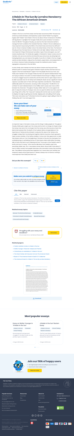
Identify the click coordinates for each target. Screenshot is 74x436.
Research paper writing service (9, 403)
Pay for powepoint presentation (9, 410)
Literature (28, 11)
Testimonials (41, 398)
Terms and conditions (15, 426)
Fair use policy (25, 426)
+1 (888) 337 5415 (62, 398)
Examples (22, 11)
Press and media (42, 409)
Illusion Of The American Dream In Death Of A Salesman (29, 256)
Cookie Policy (19, 429)
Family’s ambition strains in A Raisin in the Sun (48, 167)
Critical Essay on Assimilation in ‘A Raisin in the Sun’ (28, 251)
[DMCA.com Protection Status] (60, 408)
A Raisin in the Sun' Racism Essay (49, 324)
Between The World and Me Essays (22, 213)
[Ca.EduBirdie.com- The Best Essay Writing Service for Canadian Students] (31, 423)
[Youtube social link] (35, 415)
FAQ (39, 400)
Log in (56, 2)
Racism (43, 24)
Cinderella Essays (37, 213)
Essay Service (15, 11)
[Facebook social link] (33, 415)
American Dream (33, 24)
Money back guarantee (43, 402)
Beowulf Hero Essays (39, 216)
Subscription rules (6, 427)
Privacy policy (5, 426)
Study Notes (23, 400)
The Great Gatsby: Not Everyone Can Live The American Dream (31, 254)
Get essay (54, 233)
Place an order (21, 118)
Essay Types (23, 395)
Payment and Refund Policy (8, 429)
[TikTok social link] (38, 415)
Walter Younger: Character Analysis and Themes (27, 249)
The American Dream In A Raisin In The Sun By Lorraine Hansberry (32, 259)
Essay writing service (6, 395)
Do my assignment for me (8, 401)
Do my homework (6, 408)
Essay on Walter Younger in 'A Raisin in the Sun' (23, 324)
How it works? (41, 395)
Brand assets (41, 411)
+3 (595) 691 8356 (62, 401)
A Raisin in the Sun (36, 11)
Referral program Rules (17, 427)
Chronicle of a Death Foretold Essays (22, 216)
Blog (21, 398)
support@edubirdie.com (64, 395)
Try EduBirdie (53, 177)
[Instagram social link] (41, 415)
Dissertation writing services (8, 406)
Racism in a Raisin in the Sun (21, 168)
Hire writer (64, 2)
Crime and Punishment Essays (21, 219)
